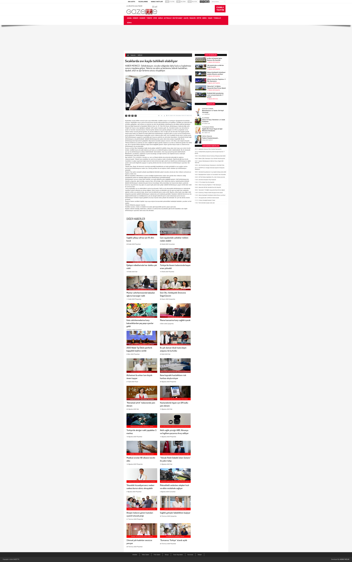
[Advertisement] (176, 38)
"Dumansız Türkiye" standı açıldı (173, 540)
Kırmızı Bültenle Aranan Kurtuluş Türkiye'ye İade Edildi (210, 156)
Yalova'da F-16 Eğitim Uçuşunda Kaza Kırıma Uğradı (216, 87)
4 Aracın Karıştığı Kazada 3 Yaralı (205, 200)
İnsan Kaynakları (178, 554)
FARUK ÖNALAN (207, 123)
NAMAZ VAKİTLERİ (157, 1)
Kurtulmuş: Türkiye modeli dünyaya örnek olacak (209, 192)
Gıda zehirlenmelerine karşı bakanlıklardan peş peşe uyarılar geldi (139, 323)
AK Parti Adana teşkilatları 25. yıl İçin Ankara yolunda (210, 177)
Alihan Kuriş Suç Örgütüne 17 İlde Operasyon (216, 80)
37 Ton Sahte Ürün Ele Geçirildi (204, 182)
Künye (167, 554)
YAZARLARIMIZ (143, 1)
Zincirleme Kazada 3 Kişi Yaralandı (205, 179)
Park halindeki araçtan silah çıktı (205, 203)
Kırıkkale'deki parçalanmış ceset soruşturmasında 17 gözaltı (215, 95)
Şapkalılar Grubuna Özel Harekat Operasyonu (208, 149)
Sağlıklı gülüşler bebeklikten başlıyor (175, 512)
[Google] (132, 116)
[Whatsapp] (135, 116)
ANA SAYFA (131, 1)
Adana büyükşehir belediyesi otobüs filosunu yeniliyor (216, 73)
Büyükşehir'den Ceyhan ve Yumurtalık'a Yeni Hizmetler (210, 174)
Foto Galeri (157, 554)
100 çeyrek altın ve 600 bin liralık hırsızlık (215, 66)
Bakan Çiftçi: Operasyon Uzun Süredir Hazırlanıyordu (210, 158)
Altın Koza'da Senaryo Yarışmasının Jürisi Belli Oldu (209, 165)
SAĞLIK (140, 55)
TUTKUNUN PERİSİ (208, 114)
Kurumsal (190, 554)
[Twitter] (129, 116)
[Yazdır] (159, 115)
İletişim (200, 554)
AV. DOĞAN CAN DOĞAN (209, 132)
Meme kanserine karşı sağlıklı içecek (175, 320)
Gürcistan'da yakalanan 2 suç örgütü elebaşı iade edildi (210, 172)
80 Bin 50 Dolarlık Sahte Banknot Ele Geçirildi (214, 59)
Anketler (134, 554)
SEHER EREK (206, 141)
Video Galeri (145, 554)
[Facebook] (126, 116)
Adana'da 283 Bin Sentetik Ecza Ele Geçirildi (208, 187)
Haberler (133, 55)
